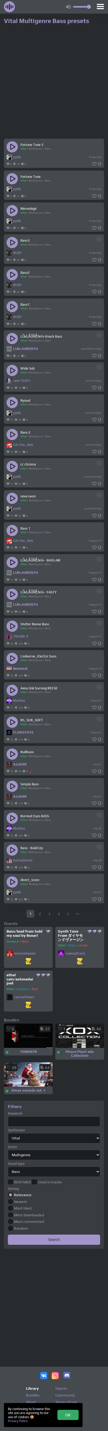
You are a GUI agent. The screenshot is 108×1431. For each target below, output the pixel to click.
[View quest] (28, 962)
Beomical (20, 669)
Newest (20, 1202)
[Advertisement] (54, 1304)
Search (54, 1239)
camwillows (24, 997)
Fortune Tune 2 (32, 145)
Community (65, 1395)
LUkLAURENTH (25, 349)
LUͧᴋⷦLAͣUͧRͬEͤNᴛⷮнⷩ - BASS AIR (40, 560)
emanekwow (25, 953)
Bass (48, 148)
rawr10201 (22, 381)
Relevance (22, 1195)
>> (77, 914)
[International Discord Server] (67, 1376)
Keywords (15, 1113)
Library (32, 1388)
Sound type (16, 1164)
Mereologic (28, 209)
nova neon (28, 496)
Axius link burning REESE (39, 688)
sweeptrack (75, 953)
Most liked (22, 1208)
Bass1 (25, 304)
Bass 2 (25, 432)
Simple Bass (29, 784)
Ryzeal (25, 400)
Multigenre (36, 148)
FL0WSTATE (23, 732)
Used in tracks (50, 1182)
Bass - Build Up (31, 848)
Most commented (29, 1221)
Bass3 (25, 240)
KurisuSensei (22, 860)
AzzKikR (20, 764)
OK (68, 1414)
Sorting (13, 1189)
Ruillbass (27, 752)
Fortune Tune (30, 177)
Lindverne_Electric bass (38, 656)
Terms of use (66, 1402)
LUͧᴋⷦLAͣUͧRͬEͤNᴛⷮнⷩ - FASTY (38, 592)
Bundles (33, 1395)
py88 (17, 157)
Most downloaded (29, 1215)
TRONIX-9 (20, 636)
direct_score (29, 880)
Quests (61, 1388)
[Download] (99, 164)
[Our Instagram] (55, 1376)
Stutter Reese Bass (34, 624)
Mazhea (19, 700)
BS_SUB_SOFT (31, 720)
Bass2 (25, 273)
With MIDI (22, 1182)
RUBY (17, 253)
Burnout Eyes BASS (34, 816)
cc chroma (28, 464)
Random (21, 1228)
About (31, 1402)
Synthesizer (16, 1130)
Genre (12, 1147)
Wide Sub (27, 368)
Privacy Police (18, 1421)
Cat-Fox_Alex (23, 445)
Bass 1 (25, 528)
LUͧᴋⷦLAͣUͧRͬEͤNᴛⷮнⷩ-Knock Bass (41, 336)
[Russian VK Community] (43, 1376)
